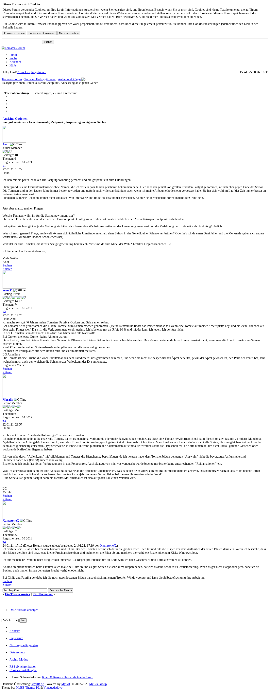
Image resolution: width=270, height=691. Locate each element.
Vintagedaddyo (52, 687)
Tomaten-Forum (12, 79)
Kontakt (14, 631)
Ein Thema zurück (17, 594)
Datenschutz (17, 652)
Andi (6, 144)
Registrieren (38, 72)
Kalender (15, 62)
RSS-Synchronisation (22, 666)
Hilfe (12, 65)
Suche (13, 58)
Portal (13, 54)
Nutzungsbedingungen (23, 645)
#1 (4, 165)
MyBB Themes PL (28, 687)
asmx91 (8, 290)
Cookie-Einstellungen (23, 670)
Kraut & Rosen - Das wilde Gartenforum (67, 677)
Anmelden (23, 72)
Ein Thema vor (43, 594)
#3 (4, 421)
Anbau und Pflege (69, 79)
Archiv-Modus (18, 659)
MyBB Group (98, 684)
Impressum (16, 638)
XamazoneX (11, 520)
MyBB (65, 684)
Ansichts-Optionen (15, 118)
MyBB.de (37, 684)
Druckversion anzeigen (23, 609)
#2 (4, 311)
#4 (4, 542)
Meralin (8, 399)
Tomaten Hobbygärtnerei (40, 79)
